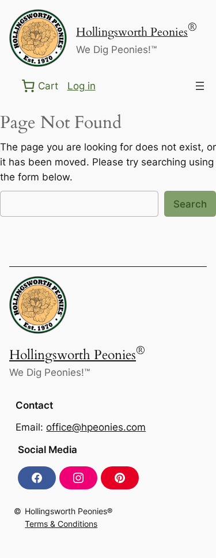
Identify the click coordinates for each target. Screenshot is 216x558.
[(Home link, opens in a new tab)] (38, 38)
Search (190, 204)
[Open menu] (200, 86)
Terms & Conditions (61, 524)
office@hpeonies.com (96, 427)
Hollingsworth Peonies (132, 32)
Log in (81, 86)
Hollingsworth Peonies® (68, 511)
